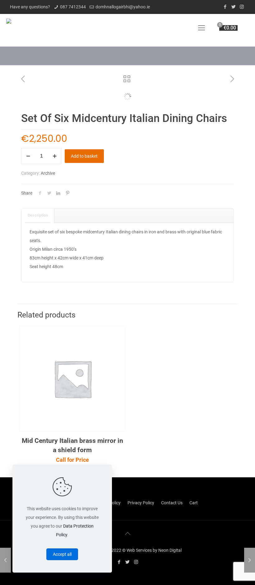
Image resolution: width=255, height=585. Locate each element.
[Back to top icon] (127, 533)
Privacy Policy (141, 502)
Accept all (62, 554)
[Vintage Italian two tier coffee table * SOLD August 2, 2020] (249, 560)
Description (38, 215)
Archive (48, 173)
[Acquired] (8, 28)
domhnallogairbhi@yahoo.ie (122, 6)
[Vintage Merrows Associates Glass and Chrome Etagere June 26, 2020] (5, 560)
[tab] (37, 216)
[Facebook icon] (225, 7)
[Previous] (29, 93)
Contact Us (172, 502)
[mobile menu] (201, 28)
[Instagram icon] (242, 7)
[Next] (226, 93)
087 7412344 (73, 6)
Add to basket (84, 156)
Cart (193, 502)
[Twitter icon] (233, 7)
